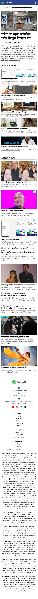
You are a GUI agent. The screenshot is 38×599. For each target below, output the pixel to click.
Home (3, 8)
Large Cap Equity (15, 582)
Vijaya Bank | (20, 572)
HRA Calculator (16, 456)
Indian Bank (28, 560)
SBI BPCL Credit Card (26, 521)
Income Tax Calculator (18, 454)
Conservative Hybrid (14, 580)
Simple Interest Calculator (28, 462)
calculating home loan (9, 531)
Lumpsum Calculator (25, 460)
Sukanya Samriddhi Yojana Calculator (21, 475)
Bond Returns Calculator (18, 494)
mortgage (22, 533)
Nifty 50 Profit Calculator (25, 498)
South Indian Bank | (11, 570)
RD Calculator (14, 460)
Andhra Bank (19, 562)
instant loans (22, 543)
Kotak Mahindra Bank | (23, 566)
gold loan (17, 549)
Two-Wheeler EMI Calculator (10, 466)
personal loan (17, 541)
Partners (19, 421)
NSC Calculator (17, 468)
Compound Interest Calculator (11, 464)
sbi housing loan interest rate (25, 529)
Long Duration (24, 589)
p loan (5, 543)
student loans (12, 543)
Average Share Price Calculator (21, 506)
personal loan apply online (10, 552)
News (8, 8)
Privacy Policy (19, 435)
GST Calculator (13, 462)
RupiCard (7, 516)
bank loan (5, 545)
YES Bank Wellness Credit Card (24, 514)
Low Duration (22, 591)
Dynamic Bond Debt (18, 576)
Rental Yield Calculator (17, 496)
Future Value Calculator (18, 491)
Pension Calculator (29, 468)
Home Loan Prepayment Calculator (20, 477)
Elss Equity (13, 584)
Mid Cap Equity (26, 582)
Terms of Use (19, 432)
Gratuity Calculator (8, 470)
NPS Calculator (14, 479)
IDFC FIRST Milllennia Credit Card (26, 519)
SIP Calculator (29, 458)
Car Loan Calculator (29, 464)
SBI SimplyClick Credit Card (10, 521)
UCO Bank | (12, 572)
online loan (30, 543)
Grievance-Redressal (19, 437)
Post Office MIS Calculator (23, 470)
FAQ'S (19, 425)
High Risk (30, 587)
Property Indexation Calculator (14, 504)
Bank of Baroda (12, 564)
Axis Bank (9, 560)
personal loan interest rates (18, 545)
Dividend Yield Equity (24, 584)
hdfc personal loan (27, 549)
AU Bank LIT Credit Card (15, 512)
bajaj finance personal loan (27, 552)
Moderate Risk (8, 589)
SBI (25, 562)
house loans (7, 535)
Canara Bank (10, 562)
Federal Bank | (12, 568)
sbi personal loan (7, 554)
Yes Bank (21, 564)
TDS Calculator (7, 468)
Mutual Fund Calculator (16, 458)
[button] (35, 2)
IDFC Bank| (20, 570)
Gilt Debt (28, 576)
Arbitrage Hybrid (26, 580)
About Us (19, 418)
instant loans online (23, 547)
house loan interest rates (20, 535)
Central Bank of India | (9, 566)
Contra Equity (13, 587)
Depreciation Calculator (28, 466)
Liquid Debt (13, 578)
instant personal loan (29, 541)
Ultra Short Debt (22, 578)
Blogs (19, 444)
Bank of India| (29, 564)
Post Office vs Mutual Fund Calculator (22, 502)
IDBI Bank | (27, 570)
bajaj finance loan (20, 554)
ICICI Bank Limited (18, 560)
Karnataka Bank (28, 572)
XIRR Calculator (20, 500)
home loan (14, 533)
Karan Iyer (17, 42)
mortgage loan (31, 533)
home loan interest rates (20, 527)
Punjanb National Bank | (24, 568)
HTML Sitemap (19, 423)
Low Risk (16, 589)
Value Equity (22, 587)
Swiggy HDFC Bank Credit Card (20, 516)
